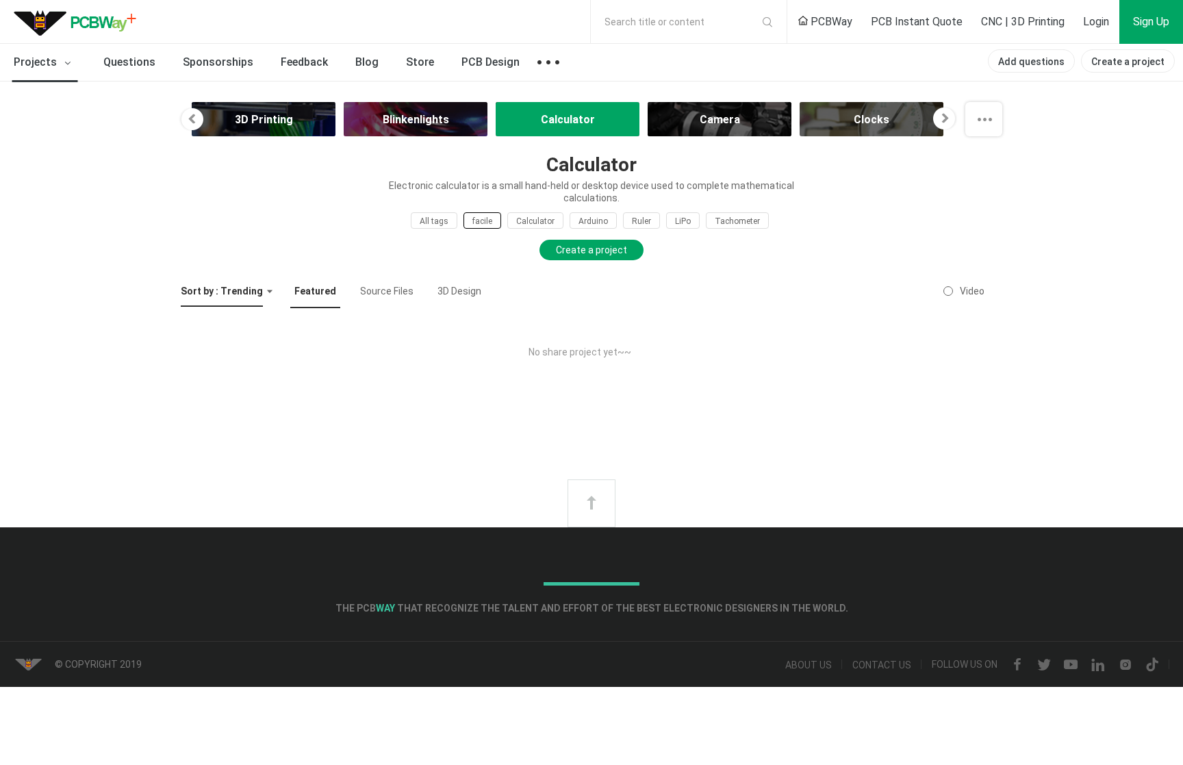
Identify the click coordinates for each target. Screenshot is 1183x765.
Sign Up (1151, 21)
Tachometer (737, 221)
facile (482, 221)
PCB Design (490, 61)
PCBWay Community (79, 22)
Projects (37, 61)
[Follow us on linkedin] (1098, 665)
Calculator (535, 221)
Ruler (641, 221)
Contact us (881, 665)
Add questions (1031, 61)
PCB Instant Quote (917, 21)
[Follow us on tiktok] (1152, 665)
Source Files (387, 291)
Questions (129, 61)
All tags (434, 221)
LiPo (683, 221)
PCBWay (830, 21)
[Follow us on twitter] (1044, 665)
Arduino (593, 221)
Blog (367, 61)
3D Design (459, 291)
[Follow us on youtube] (1071, 665)
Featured (315, 291)
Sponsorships (218, 61)
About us (808, 665)
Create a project (1128, 61)
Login (1096, 21)
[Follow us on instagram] (1125, 665)
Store (420, 61)
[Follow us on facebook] (1017, 665)
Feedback (304, 61)
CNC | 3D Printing (1023, 21)
